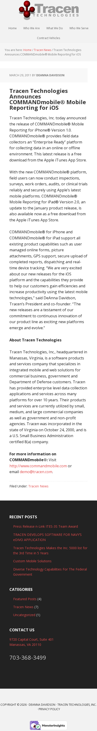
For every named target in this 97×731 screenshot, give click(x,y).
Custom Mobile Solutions (32, 561)
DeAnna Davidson (42, 705)
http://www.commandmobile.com (38, 465)
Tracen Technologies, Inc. (77, 705)
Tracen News (38, 486)
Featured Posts (24, 599)
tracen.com (48, 11)
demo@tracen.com (36, 471)
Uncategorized (24, 615)
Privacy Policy (49, 709)
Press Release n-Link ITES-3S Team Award (45, 526)
